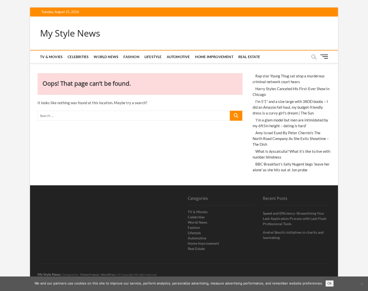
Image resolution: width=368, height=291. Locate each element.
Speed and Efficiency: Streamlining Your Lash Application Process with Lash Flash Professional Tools (294, 218)
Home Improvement (214, 57)
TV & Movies (51, 57)
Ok (329, 283)
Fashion (131, 57)
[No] (361, 283)
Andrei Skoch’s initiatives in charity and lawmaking (293, 235)
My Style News (70, 33)
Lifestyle (153, 57)
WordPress (108, 274)
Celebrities (78, 57)
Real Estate (249, 57)
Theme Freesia (89, 274)
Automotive (178, 57)
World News (106, 57)
